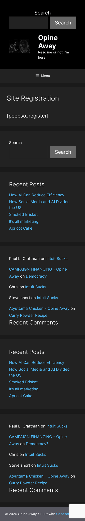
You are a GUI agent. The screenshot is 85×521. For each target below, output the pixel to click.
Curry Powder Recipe (28, 315)
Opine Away (48, 42)
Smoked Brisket (23, 214)
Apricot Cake (20, 228)
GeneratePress (68, 514)
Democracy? (37, 276)
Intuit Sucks (57, 258)
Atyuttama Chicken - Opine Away (39, 308)
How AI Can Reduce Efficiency (36, 195)
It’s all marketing (23, 221)
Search (42, 13)
